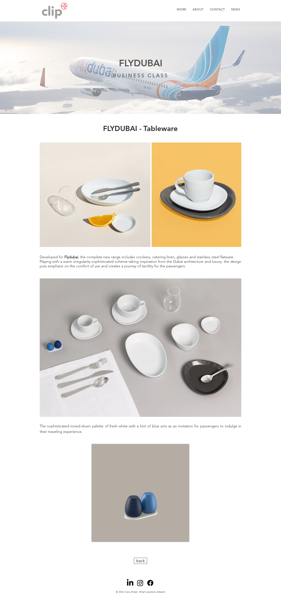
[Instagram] (140, 583)
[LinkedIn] (130, 583)
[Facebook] (150, 583)
